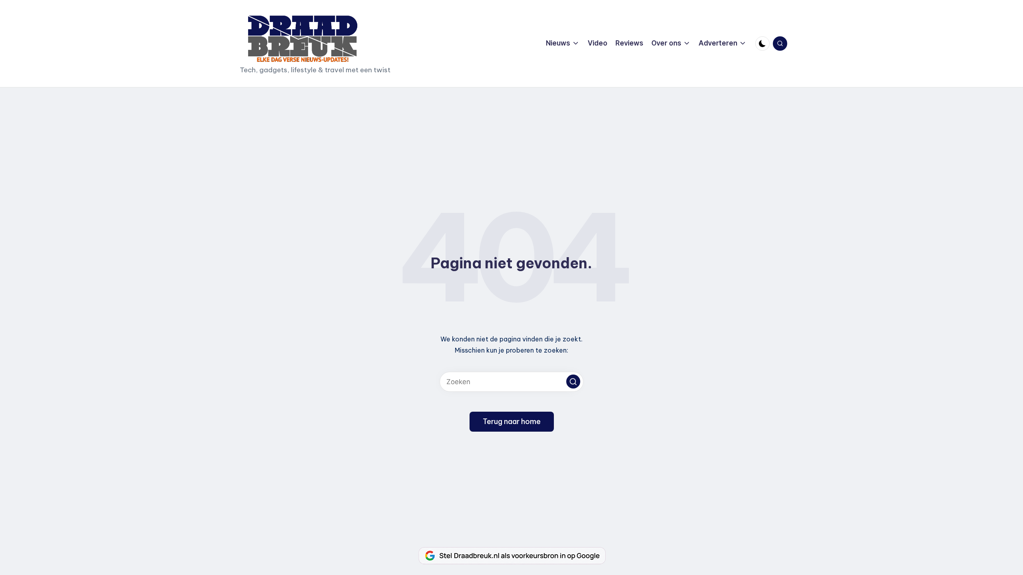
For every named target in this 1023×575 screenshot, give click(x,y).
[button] (573, 382)
